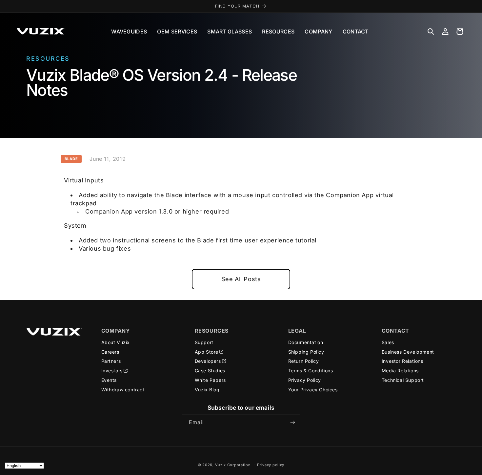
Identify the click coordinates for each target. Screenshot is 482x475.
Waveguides (129, 31)
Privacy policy (270, 465)
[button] (431, 31)
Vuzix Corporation (233, 465)
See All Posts (241, 279)
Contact (356, 31)
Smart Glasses (229, 31)
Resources (278, 31)
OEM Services (177, 31)
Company (318, 31)
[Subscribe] (292, 422)
